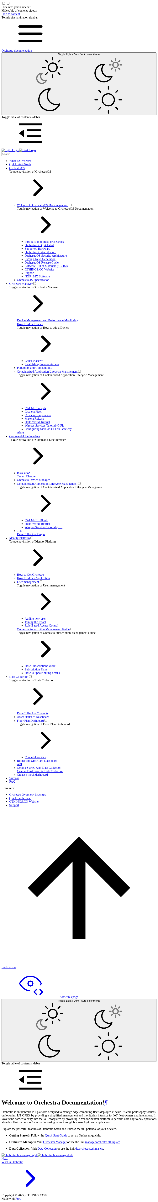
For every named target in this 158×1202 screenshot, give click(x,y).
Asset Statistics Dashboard (33, 716)
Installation (23, 473)
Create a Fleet (33, 411)
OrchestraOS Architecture (40, 252)
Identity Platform (19, 538)
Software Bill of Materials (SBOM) (46, 266)
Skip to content (11, 14)
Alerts (20, 432)
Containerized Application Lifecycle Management (47, 371)
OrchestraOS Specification (33, 279)
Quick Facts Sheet (20, 798)
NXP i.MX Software (37, 276)
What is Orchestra (20, 160)
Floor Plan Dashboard (30, 720)
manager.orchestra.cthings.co (102, 1142)
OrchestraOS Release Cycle (42, 262)
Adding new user (35, 618)
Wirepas (14, 778)
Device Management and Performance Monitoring (47, 320)
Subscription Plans (36, 669)
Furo (18, 1198)
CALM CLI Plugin (36, 520)
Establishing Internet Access (42, 364)
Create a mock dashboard (32, 774)
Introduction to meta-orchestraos (44, 241)
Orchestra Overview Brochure (27, 794)
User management (28, 582)
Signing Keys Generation (40, 259)
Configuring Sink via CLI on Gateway (48, 429)
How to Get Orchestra (30, 574)
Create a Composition (38, 415)
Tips (19, 530)
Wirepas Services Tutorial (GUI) (44, 425)
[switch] (27, 168)
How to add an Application (33, 578)
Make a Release (34, 418)
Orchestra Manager (21, 283)
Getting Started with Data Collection (39, 767)
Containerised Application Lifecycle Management (47, 483)
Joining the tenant (35, 622)
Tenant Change (26, 476)
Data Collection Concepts (32, 713)
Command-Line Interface (24, 436)
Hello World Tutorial (37, 422)
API (19, 764)
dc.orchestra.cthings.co (89, 1148)
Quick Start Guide (20, 164)
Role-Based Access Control (41, 625)
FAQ (12, 781)
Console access (34, 360)
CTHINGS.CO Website (39, 269)
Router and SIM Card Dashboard (37, 760)
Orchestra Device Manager (33, 479)
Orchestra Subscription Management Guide (43, 629)
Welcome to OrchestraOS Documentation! (42, 205)
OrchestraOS (17, 168)
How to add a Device (30, 324)
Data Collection (18, 676)
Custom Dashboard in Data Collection (40, 771)
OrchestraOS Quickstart (39, 245)
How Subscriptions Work (40, 666)
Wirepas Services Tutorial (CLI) (44, 527)
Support (29, 273)
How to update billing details (42, 672)
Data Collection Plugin (31, 534)
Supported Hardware (37, 248)
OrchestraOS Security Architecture (46, 255)
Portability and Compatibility (34, 367)
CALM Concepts (35, 408)
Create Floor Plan (35, 757)
